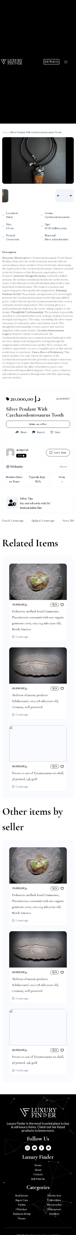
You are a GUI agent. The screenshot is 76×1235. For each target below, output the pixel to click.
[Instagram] (27, 1147)
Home (5, 132)
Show (63, 466)
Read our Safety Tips (31, 507)
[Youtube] (34, 1147)
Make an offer (38, 424)
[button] (66, 62)
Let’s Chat (60, 452)
